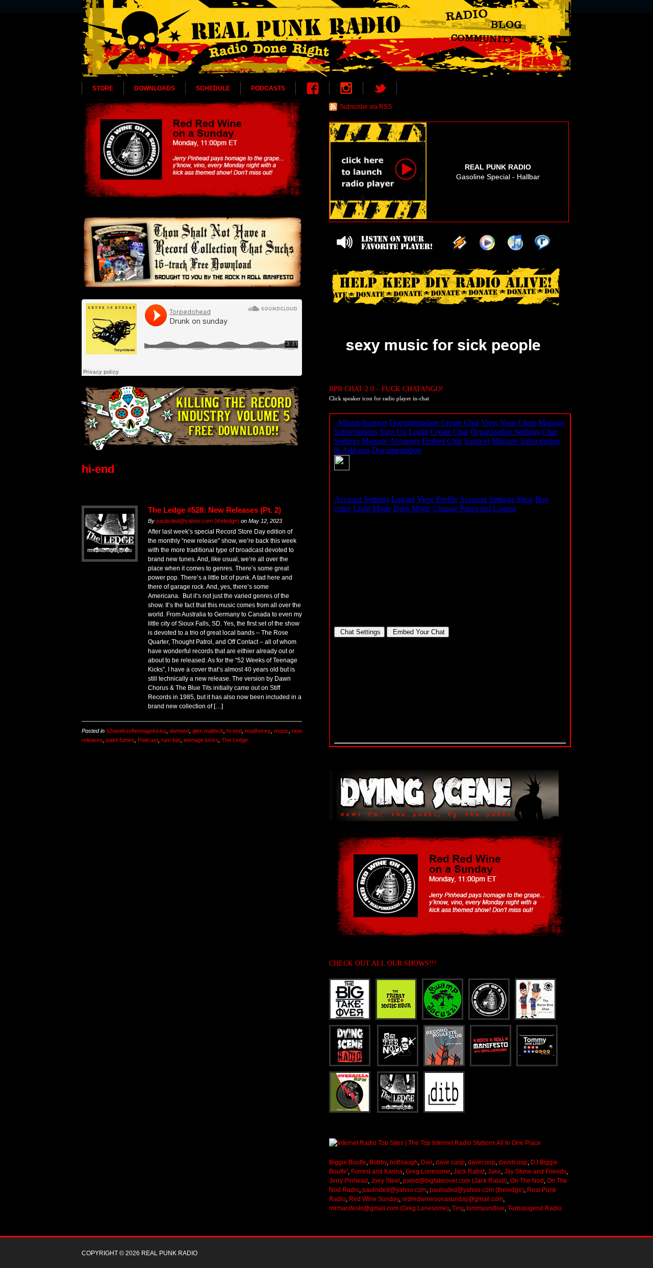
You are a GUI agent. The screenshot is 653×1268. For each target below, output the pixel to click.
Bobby (378, 1162)
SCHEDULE (213, 88)
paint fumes (120, 740)
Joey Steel (385, 1180)
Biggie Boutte (347, 1162)
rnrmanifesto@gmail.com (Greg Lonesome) (389, 1208)
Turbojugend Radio (535, 1208)
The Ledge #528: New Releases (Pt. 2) (214, 510)
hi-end (234, 731)
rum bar (171, 740)
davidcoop (513, 1162)
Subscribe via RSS (366, 106)
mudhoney (258, 731)
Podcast (148, 740)
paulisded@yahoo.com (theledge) (197, 521)
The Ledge (234, 740)
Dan (427, 1162)
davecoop (481, 1162)
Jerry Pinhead (348, 1180)
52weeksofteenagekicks (136, 731)
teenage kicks (201, 740)
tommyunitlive (485, 1208)
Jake (494, 1171)
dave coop (450, 1162)
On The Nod (527, 1180)
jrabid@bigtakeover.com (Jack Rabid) (455, 1180)
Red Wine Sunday (374, 1199)
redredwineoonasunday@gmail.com (452, 1199)
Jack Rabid (469, 1171)
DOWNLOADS (154, 88)
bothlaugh (404, 1162)
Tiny (457, 1208)
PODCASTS (268, 88)
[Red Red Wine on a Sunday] (192, 149)
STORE (102, 88)
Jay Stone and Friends (535, 1171)
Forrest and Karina (377, 1171)
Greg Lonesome (428, 1171)
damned (179, 731)
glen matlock (207, 731)
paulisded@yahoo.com (394, 1189)
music (281, 731)
